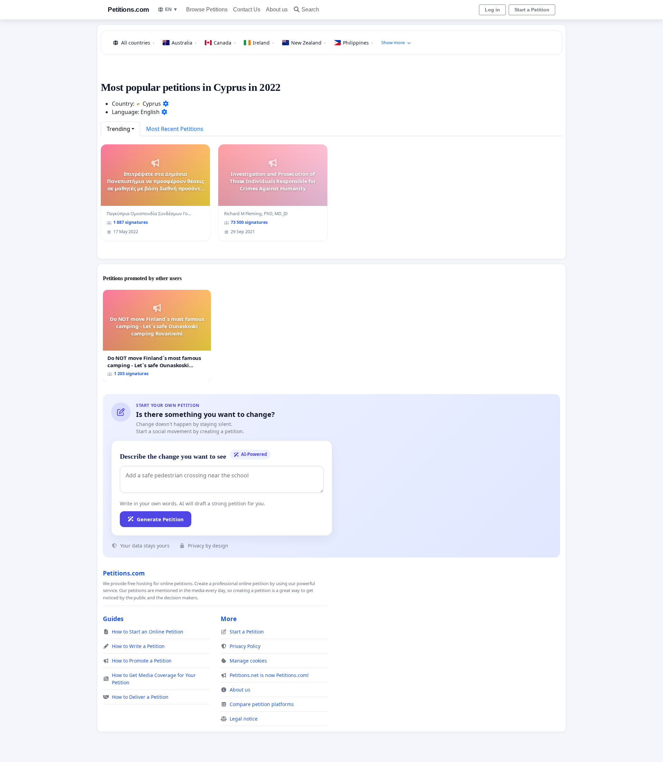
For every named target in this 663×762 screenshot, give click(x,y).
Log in (492, 9)
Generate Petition (160, 519)
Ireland (263, 42)
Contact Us (246, 9)
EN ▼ (171, 9)
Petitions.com (128, 9)
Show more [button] (393, 42)
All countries (137, 42)
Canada (225, 42)
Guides (113, 619)
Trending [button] (118, 129)
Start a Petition (532, 9)
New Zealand (308, 42)
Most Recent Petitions (174, 129)
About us (277, 9)
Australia (184, 42)
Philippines (358, 42)
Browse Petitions (207, 9)
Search (310, 9)
